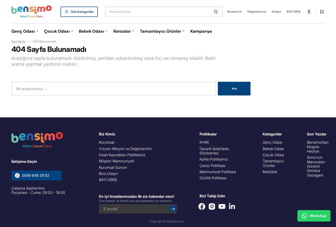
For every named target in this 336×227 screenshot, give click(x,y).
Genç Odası (272, 142)
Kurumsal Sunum (113, 167)
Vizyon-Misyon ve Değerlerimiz (125, 148)
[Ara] (217, 12)
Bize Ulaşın (108, 173)
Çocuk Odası (273, 155)
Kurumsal (107, 142)
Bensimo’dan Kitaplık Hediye (317, 146)
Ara (234, 88)
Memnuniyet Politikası (218, 171)
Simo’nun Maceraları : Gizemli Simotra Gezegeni (317, 166)
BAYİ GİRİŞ (108, 179)
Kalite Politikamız (214, 159)
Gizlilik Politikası (213, 178)
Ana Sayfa (18, 41)
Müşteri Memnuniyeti (116, 161)
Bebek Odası (273, 148)
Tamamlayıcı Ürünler (273, 163)
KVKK (204, 142)
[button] (309, 12)
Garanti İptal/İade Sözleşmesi (214, 150)
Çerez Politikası (213, 165)
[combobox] (164, 12)
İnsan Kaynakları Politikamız (122, 155)
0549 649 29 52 (35, 175)
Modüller (270, 171)
